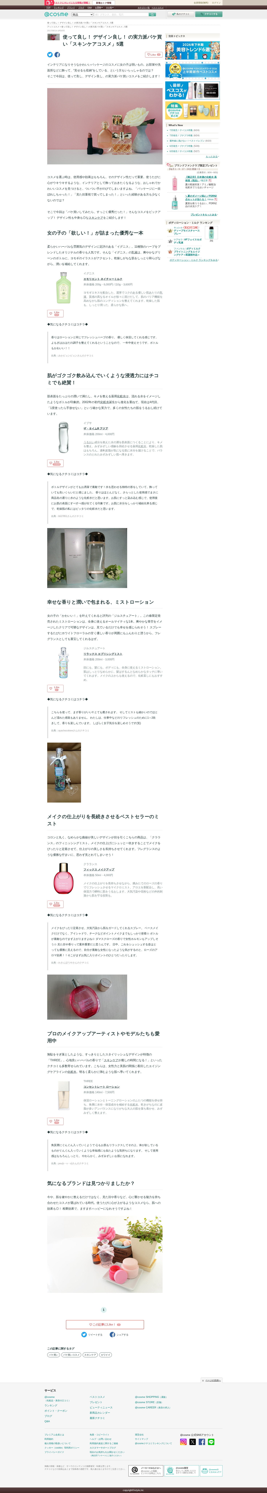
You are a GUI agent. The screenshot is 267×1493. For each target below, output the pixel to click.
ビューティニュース (101, 1407)
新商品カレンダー (100, 1412)
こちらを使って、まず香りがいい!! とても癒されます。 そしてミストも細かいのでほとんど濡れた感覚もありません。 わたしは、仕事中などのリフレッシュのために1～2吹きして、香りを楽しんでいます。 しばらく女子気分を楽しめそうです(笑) (104, 718)
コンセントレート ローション (102, 1086)
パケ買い (53, 1354)
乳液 (134, 252)
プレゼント (96, 1402)
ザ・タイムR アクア (96, 428)
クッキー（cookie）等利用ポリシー (61, 1447)
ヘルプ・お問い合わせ (101, 1439)
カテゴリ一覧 (144, 8)
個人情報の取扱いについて (57, 1443)
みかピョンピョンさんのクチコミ (76, 355)
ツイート (95, 1334)
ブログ (81, 7)
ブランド (71, 7)
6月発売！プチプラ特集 (181, 146)
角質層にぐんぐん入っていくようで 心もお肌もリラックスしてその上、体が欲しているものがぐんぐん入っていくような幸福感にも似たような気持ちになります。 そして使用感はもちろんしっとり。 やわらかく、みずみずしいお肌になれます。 (104, 1150)
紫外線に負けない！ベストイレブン (187, 141)
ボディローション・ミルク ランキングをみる (194, 260)
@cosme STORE (149, 1402)
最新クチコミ (97, 1418)
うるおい (89, 442)
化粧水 (121, 396)
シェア (122, 1334)
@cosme (57, 1398)
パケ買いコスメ (71, 1354)
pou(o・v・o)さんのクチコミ (73, 1163)
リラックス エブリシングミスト (103, 653)
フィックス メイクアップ (99, 869)
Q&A (90, 7)
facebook (202, 1442)
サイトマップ (141, 1439)
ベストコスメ (158, 8)
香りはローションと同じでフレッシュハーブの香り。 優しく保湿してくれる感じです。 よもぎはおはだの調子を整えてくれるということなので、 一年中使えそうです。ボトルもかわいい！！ (104, 343)
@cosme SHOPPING (151, 1396)
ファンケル (179, 248)
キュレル (178, 227)
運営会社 (139, 1434)
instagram (183, 1442)
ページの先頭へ (213, 1380)
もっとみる (212, 156)
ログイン (216, 2)
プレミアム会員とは (54, 1434)
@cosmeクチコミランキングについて (153, 1443)
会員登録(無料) (201, 2)
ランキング (59, 7)
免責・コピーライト (99, 1434)
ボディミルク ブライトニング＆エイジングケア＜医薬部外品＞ (187, 251)
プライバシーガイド (54, 1452)
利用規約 (48, 1439)
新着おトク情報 (103, 3)
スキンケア (96, 217)
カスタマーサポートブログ (103, 1447)
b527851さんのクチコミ (71, 516)
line (211, 1442)
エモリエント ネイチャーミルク (103, 278)
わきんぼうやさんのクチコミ (73, 962)
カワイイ (105, 1354)
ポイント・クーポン (55, 1410)
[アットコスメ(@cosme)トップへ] (56, 15)
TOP (48, 7)
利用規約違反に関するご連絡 (104, 1443)
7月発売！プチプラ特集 (181, 135)
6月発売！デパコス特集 (181, 151)
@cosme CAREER (153, 1407)
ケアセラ (178, 239)
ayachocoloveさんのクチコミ (73, 730)
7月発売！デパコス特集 (181, 130)
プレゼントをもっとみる (204, 214)
